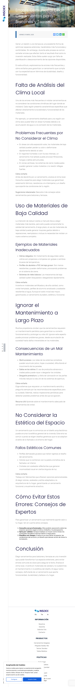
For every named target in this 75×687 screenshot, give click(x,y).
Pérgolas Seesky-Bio (42, 646)
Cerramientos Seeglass (42, 643)
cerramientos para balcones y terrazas (31, 195)
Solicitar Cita (41, 629)
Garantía (42, 627)
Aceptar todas (32, 679)
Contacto (42, 632)
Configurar (14, 679)
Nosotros (42, 624)
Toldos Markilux (42, 651)
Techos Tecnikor (41, 648)
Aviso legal (42, 662)
